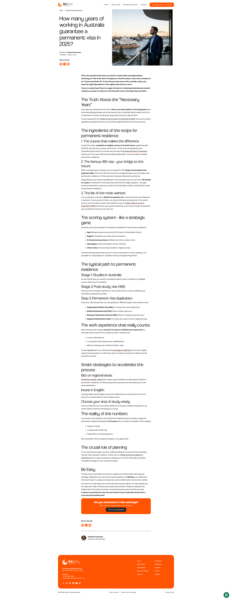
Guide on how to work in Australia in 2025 (117, 119)
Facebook (158, 561)
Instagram (158, 564)
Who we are (115, 5)
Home (106, 5)
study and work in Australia (135, 151)
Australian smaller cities (91, 380)
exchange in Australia (122, 350)
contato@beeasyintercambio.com (73, 578)
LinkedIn (157, 567)
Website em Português (128, 592)
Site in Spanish (114, 592)
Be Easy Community (130, 5)
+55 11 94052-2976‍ (68, 576)
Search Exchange (142, 571)
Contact (143, 5)
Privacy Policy (169, 592)
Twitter (157, 574)
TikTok (157, 571)
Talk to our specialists (116, 510)
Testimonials (141, 567)
